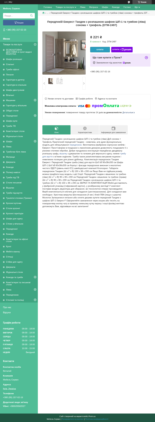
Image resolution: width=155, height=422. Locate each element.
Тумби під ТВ (12, 177)
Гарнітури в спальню (16, 85)
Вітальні (10, 95)
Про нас (7, 307)
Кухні (8, 246)
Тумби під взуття (14, 193)
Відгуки (7, 312)
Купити (100, 50)
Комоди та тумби (14, 277)
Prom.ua (92, 416)
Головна (48, 7)
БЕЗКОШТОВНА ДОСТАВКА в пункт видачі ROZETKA (19, 52)
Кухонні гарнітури (14, 213)
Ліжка (8, 146)
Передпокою (12, 295)
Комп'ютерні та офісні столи (17, 240)
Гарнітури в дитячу (15, 80)
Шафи (9, 141)
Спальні (10, 64)
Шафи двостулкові (15, 90)
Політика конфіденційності (96, 419)
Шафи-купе (11, 121)
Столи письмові (13, 182)
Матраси (93, 7)
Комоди (10, 167)
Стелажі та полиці (15, 300)
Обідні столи (12, 110)
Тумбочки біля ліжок (16, 151)
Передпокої (12, 115)
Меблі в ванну (13, 251)
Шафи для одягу (14, 218)
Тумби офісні (12, 69)
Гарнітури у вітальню (16, 105)
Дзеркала (10, 162)
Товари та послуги (12, 44)
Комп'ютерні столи (15, 131)
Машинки (10, 100)
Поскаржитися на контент (73, 419)
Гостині (127, 7)
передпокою (75, 145)
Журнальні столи (14, 136)
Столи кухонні (13, 208)
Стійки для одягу (14, 262)
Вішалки (10, 187)
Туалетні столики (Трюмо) (19, 198)
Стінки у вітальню (14, 223)
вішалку (63, 153)
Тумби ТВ (11, 126)
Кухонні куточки (13, 203)
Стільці (9, 256)
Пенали (10, 74)
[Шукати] (31, 15)
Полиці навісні (13, 172)
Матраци (10, 157)
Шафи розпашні (14, 59)
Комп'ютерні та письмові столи (18, 283)
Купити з (116, 49)
